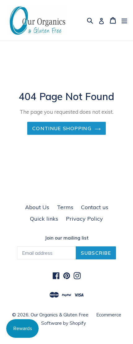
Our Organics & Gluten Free (59, 315)
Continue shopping (62, 128)
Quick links (44, 218)
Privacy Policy (84, 218)
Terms (65, 207)
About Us (37, 207)
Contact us (94, 207)
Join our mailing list (66, 238)
